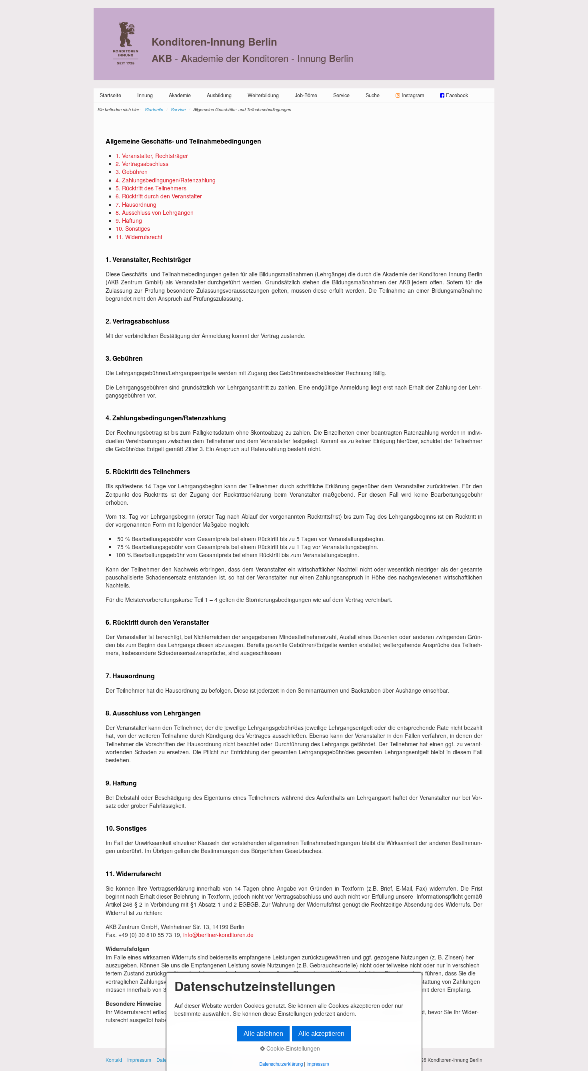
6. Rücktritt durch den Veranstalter (159, 196)
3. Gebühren (132, 172)
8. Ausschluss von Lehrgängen (155, 212)
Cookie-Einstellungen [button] (292, 1048)
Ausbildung (219, 95)
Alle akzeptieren (321, 1033)
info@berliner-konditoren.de (218, 935)
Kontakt (114, 1059)
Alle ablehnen (263, 1033)
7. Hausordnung (136, 204)
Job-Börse (306, 95)
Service (341, 95)
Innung (145, 95)
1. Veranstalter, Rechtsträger (152, 156)
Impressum (139, 1059)
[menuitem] (110, 95)
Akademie (180, 95)
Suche (373, 95)
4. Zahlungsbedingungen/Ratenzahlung (166, 180)
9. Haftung (129, 220)
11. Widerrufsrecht (139, 237)
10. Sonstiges (133, 228)
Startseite (110, 95)
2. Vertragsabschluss (142, 164)
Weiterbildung (263, 95)
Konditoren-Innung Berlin (214, 41)
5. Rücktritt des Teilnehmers (151, 188)
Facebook (456, 95)
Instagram (413, 95)
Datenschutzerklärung (281, 1064)
